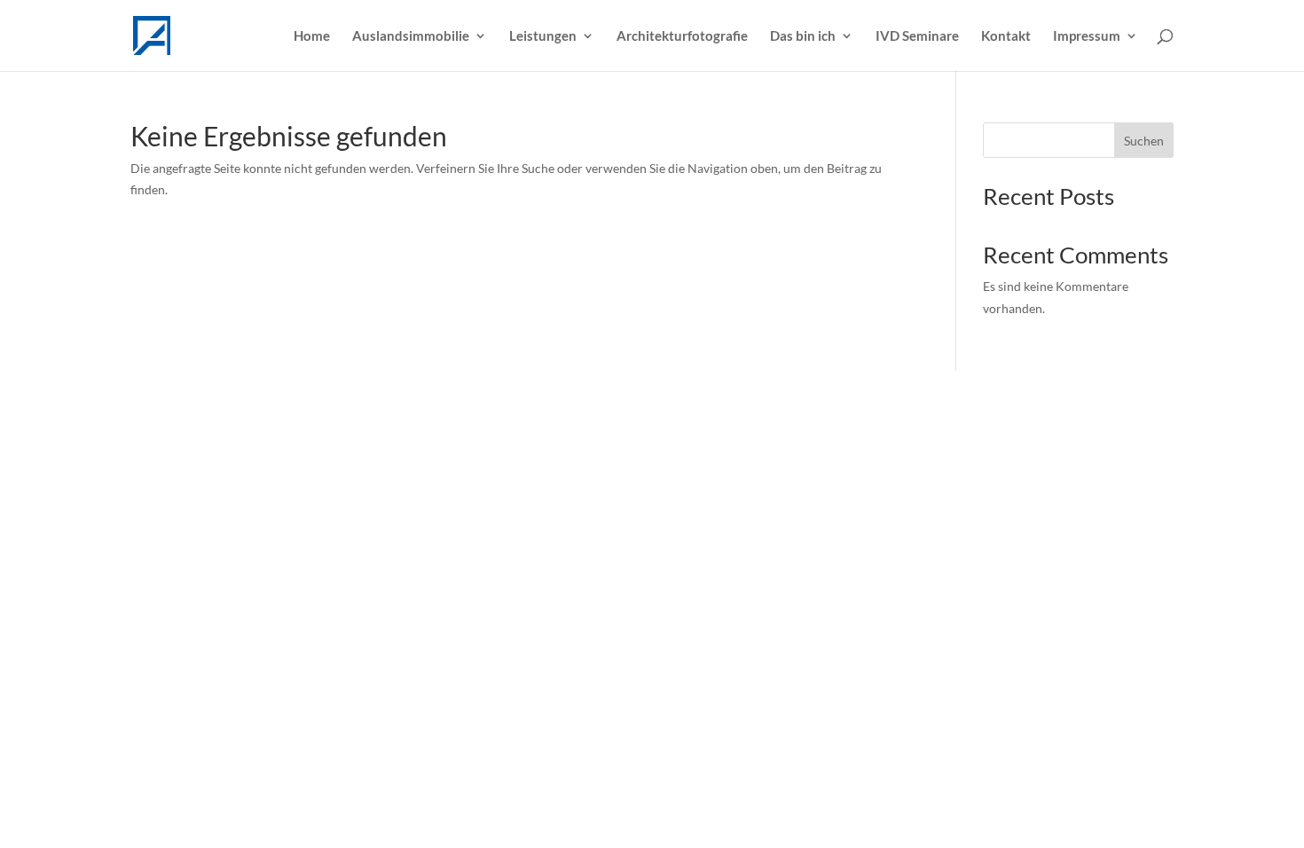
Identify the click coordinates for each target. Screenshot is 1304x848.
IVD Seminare (917, 36)
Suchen (1144, 140)
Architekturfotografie (682, 36)
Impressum (1086, 36)
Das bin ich (803, 36)
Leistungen (543, 36)
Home (312, 36)
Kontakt (1006, 36)
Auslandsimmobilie (410, 36)
